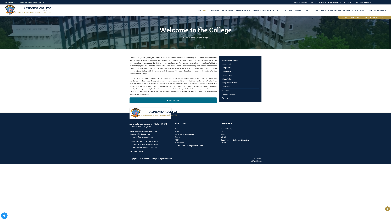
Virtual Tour (377, 18)
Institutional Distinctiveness (346, 10)
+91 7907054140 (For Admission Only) (144, 144)
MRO (361, 18)
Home (199, 10)
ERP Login (367, 18)
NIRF (290, 10)
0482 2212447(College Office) (147, 141)
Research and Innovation (263, 10)
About (204, 10)
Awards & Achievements (184, 134)
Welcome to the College (230, 60)
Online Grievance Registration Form (189, 146)
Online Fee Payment (363, 2)
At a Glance (225, 90)
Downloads (321, 2)
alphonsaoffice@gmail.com (140, 134)
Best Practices (327, 10)
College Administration (229, 83)
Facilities (297, 10)
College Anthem (227, 79)
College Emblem (227, 71)
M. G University (226, 128)
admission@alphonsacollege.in (141, 137)
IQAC (276, 10)
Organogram (226, 98)
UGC (222, 131)
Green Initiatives (311, 10)
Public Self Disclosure (377, 10)
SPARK (223, 143)
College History (227, 68)
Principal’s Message (228, 94)
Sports (177, 137)
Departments (227, 10)
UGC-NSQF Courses (308, 2)
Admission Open (379, 2)
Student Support (243, 10)
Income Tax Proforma (350, 18)
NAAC (284, 10)
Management (226, 64)
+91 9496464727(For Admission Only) (144, 147)
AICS (177, 140)
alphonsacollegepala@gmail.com (147, 131)
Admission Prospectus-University (341, 2)
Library (362, 10)
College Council (227, 75)
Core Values (226, 86)
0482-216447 (138, 152)
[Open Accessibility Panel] (4, 215)
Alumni (297, 2)
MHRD (223, 137)
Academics (215, 10)
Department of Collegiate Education (235, 140)
